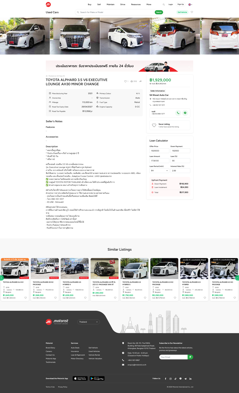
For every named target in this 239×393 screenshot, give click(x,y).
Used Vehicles (94, 351)
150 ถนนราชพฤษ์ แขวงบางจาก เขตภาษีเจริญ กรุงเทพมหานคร (169, 100)
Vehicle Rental (94, 355)
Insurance (75, 351)
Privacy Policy (62, 387)
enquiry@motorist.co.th (137, 365)
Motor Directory (77, 359)
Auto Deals (75, 348)
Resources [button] (136, 4)
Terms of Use (50, 387)
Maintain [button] (110, 4)
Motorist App (51, 359)
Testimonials (51, 362)
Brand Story (50, 348)
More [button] (149, 4)
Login (171, 4)
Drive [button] (122, 4)
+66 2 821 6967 (134, 360)
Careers (49, 351)
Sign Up (181, 4)
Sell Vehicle (182, 12)
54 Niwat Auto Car (159, 95)
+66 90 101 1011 (158, 105)
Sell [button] (99, 4)
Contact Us (50, 355)
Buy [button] (89, 4)
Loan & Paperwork (78, 355)
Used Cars (52, 12)
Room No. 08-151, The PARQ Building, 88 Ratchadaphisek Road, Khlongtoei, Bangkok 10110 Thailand (141, 345)
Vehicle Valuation (95, 359)
